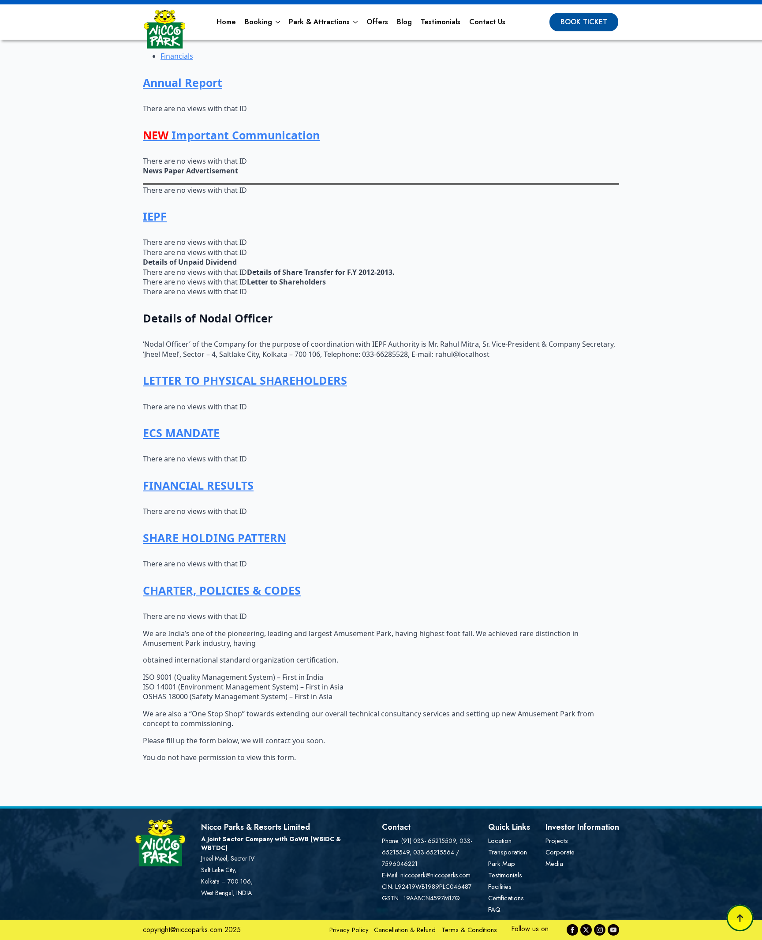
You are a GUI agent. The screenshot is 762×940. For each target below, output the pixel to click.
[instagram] (599, 930)
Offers (377, 22)
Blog (404, 22)
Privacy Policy (349, 930)
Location (500, 841)
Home (226, 22)
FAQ (494, 909)
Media (554, 864)
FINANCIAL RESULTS (198, 485)
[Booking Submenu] (278, 22)
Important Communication (231, 134)
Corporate (560, 852)
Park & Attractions (319, 22)
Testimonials (440, 22)
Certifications (506, 898)
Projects (556, 841)
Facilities (500, 886)
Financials (177, 56)
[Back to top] (740, 918)
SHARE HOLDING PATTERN (214, 537)
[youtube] (613, 930)
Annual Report (182, 82)
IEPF (155, 216)
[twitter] (586, 930)
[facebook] (572, 930)
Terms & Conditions (469, 930)
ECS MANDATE (181, 432)
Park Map (501, 864)
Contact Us (487, 22)
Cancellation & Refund (405, 930)
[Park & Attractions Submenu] (356, 22)
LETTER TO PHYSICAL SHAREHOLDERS (245, 380)
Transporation (507, 852)
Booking (258, 22)
